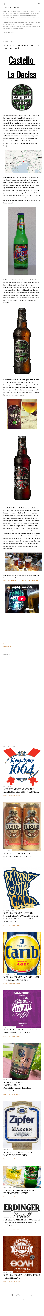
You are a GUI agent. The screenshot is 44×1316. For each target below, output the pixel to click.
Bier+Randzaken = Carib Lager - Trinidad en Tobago (21, 978)
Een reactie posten (14, 795)
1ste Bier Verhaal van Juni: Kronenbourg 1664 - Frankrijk (21, 790)
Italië (9, 646)
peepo (30, 1299)
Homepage (9, 33)
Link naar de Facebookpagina (28, 580)
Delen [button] (5, 644)
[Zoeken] (39, 3)
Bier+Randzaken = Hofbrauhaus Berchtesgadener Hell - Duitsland (17, 1086)
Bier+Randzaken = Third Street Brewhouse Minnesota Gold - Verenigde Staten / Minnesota (20, 917)
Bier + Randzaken (12, 7)
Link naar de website (10, 580)
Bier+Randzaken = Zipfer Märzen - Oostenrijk (18, 1154)
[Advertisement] (22, 725)
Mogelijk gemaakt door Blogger (23, 1295)
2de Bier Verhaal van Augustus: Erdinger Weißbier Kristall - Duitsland (21, 1222)
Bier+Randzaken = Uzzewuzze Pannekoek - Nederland (20, 1031)
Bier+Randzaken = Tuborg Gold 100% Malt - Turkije (19, 855)
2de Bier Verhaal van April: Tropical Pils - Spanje (19, 1191)
